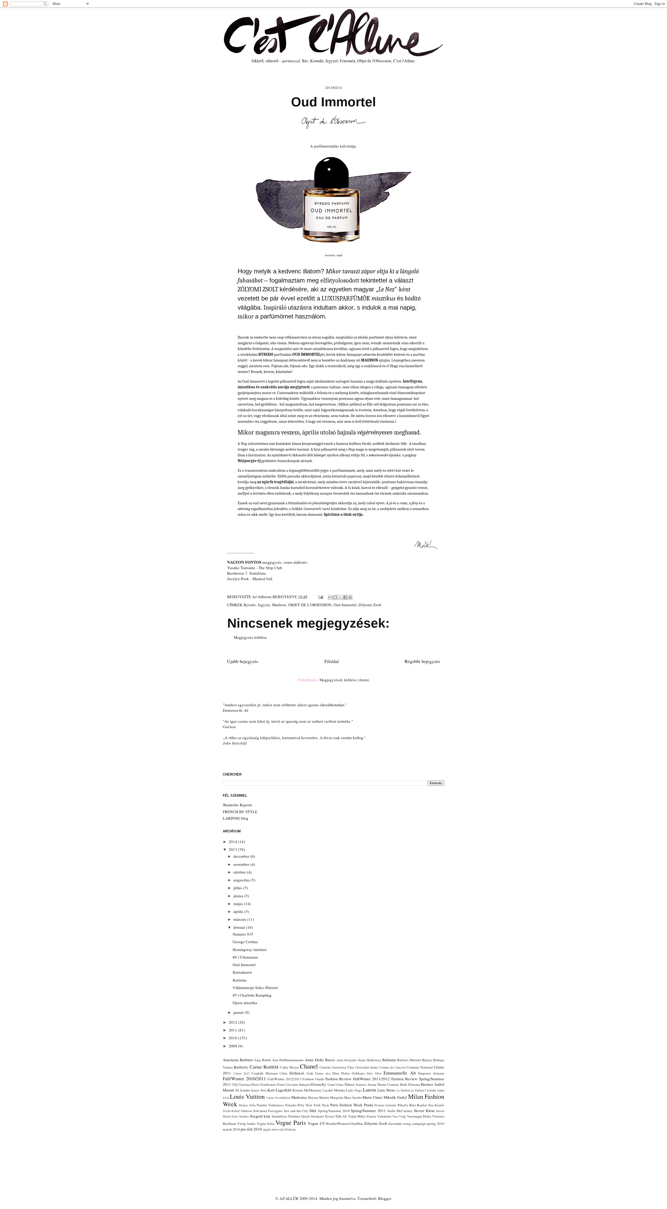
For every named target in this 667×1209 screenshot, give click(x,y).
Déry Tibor (374, 1073)
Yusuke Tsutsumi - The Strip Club (254, 567)
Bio (305, 60)
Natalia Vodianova (270, 1105)
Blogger (384, 1198)
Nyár (325, 1105)
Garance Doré (249, 1084)
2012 (233, 1022)
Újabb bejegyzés (242, 661)
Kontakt (316, 60)
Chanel (309, 1066)
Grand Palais (336, 1084)
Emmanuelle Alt (400, 1073)
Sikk (313, 1110)
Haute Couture (388, 1084)
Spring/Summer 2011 (368, 1110)
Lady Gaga (354, 1090)
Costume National (419, 1067)
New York (313, 1105)
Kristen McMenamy (307, 1090)
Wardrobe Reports (237, 804)
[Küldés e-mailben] (330, 597)
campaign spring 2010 (428, 1123)
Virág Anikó (246, 1123)
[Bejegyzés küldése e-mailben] (320, 596)
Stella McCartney (400, 1110)
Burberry (241, 1067)
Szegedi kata (260, 1116)
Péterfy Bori (407, 1105)
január (239, 1012)
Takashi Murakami (312, 1116)
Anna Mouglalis (346, 1060)
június (238, 895)
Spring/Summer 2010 (334, 1110)
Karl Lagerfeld (279, 1090)
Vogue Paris (290, 1122)
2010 (233, 1037)
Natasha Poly (294, 1105)
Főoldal (331, 661)
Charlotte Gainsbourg (332, 1067)
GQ (235, 1084)
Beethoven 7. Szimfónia (246, 573)
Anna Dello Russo (320, 1059)
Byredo (250, 604)
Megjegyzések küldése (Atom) (344, 679)
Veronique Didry (419, 1116)
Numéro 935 (243, 934)
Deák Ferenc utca (318, 1073)
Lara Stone (386, 1090)
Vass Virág (399, 1116)
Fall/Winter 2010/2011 (244, 1078)
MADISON (369, 360)
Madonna (299, 1097)
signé (266, 1129)
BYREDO (265, 354)
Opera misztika (245, 1002)
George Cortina (245, 941)
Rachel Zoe (425, 1105)
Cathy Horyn (289, 1067)
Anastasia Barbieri (238, 1059)
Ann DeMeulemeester (288, 1060)
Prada (368, 1104)
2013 (233, 849)
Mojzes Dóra (247, 1105)
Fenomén (347, 60)
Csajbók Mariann (265, 1073)
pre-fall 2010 (251, 1129)
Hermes (427, 1084)
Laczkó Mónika (334, 1090)
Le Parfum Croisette (423, 1090)
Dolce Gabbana (353, 1073)
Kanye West (258, 1090)
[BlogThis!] (335, 597)
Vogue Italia (266, 1123)
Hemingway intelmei (250, 949)
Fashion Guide (313, 1079)
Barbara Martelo (409, 1060)
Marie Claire (372, 1097)
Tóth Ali (341, 1116)
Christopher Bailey (367, 1067)
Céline (283, 1073)
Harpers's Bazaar (366, 1084)
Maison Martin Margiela (325, 1097)
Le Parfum (403, 1090)
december (241, 856)
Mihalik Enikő (395, 1097)
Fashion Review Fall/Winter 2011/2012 (357, 1078)
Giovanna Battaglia (298, 1084)
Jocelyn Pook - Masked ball (249, 578)
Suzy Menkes (240, 1116)
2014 (233, 841)
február (239, 927)
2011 (233, 1030)
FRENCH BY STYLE (240, 811)
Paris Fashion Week (346, 1104)
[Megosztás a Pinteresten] (350, 597)
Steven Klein (424, 1110)
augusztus (242, 879)
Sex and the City (296, 1110)
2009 (233, 1045)
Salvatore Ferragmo (267, 1110)
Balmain (389, 1059)
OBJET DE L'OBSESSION (309, 604)
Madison (279, 604)
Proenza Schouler (385, 1105)
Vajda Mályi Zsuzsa (362, 1116)
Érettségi (290, 1129)
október (240, 872)
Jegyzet (331, 60)
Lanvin (369, 1090)
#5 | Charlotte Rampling (252, 995)
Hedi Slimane (410, 1084)
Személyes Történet (286, 1116)
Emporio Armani (431, 1073)
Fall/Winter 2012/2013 (284, 1079)
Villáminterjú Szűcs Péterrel (255, 987)
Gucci (349, 1084)
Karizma (239, 980)
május (238, 903)
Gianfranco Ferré (272, 1084)
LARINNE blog (235, 818)
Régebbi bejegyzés (422, 661)
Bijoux (427, 1060)
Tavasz (329, 1116)
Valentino (384, 1116)
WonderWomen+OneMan (344, 1123)
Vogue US (316, 1123)
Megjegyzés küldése (250, 637)
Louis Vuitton (247, 1096)
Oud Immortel (345, 604)
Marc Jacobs (353, 1097)
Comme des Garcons (392, 1067)
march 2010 (231, 1129)
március (240, 919)
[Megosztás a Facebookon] (345, 597)
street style (277, 1129)
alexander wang (399, 1123)
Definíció (296, 1073)
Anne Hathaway (369, 1060)
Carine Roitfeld (264, 1067)
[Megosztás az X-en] (340, 597)
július (238, 887)
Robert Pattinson (241, 1111)
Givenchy (318, 1084)
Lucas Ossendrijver (279, 1097)
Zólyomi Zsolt (370, 604)
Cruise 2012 (241, 1073)
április (238, 911)
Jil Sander (243, 1090)
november (241, 864)
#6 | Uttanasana (245, 957)
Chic (350, 1067)
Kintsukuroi (242, 972)
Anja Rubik (262, 1060)
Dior (335, 1073)
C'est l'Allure (404, 60)
